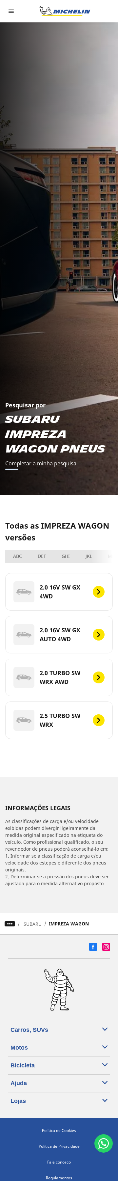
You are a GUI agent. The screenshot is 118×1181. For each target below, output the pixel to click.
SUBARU (33, 924)
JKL (89, 556)
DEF (42, 556)
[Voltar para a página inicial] (65, 11)
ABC (17, 556)
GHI (66, 556)
